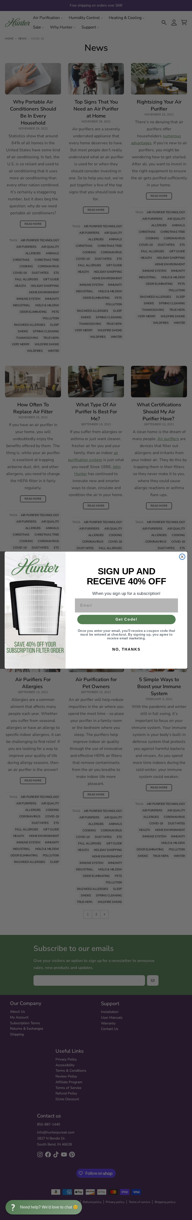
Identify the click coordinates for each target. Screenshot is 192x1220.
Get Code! (127, 619)
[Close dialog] (182, 556)
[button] (44, 1207)
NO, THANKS (126, 649)
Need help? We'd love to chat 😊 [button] (49, 1207)
